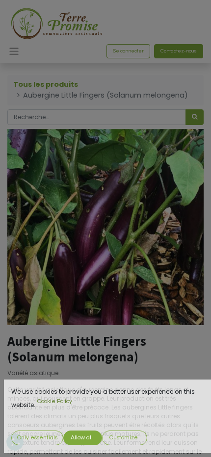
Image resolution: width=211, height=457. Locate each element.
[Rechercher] (194, 117)
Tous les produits (45, 84)
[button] (37, 438)
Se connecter (128, 51)
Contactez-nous (178, 51)
